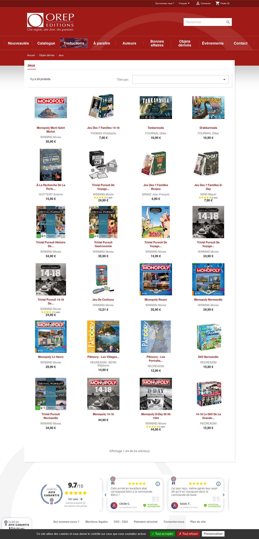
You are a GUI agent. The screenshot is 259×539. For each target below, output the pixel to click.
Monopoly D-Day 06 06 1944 (155, 416)
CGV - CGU (121, 521)
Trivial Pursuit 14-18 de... (51, 301)
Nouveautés (18, 43)
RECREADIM (98, 362)
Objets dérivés (184, 43)
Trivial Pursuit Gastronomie (103, 244)
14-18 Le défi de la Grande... (208, 416)
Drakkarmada (208, 128)
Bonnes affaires (157, 43)
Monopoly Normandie (208, 299)
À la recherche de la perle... (50, 187)
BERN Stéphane (106, 363)
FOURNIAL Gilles (155, 133)
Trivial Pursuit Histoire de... (50, 244)
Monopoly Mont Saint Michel (51, 129)
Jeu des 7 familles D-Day (208, 187)
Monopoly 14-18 (103, 414)
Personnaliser (213, 533)
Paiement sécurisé (146, 521)
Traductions (74, 43)
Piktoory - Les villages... (103, 357)
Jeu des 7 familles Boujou (156, 187)
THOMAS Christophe (103, 133)
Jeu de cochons (103, 299)
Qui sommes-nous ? (164, 3)
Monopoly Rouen (156, 299)
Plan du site (198, 521)
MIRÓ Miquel (208, 194)
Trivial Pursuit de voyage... (103, 187)
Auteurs (129, 43)
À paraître (101, 43)
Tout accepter (163, 533)
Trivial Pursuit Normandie (51, 416)
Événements (213, 43)
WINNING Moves (50, 137)
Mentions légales (97, 521)
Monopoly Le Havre (51, 357)
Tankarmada (156, 128)
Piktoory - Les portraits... (156, 358)
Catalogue (46, 43)
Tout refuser (189, 533)
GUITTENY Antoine (51, 194)
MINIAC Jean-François (155, 194)
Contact (240, 43)
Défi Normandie (208, 357)
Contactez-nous (174, 521)
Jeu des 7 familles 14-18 (103, 128)
